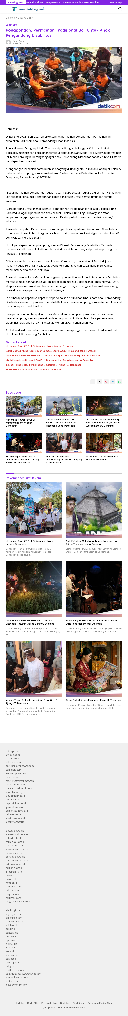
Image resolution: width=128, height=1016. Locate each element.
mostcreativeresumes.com (20, 780)
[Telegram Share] (113, 381)
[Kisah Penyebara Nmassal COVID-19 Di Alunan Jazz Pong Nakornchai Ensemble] (24, 443)
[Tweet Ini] (99, 381)
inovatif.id (11, 947)
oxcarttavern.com (15, 784)
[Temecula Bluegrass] (28, 9)
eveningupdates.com (17, 773)
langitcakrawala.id (15, 818)
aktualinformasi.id (15, 795)
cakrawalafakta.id (15, 841)
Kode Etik (32, 1003)
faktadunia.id (13, 799)
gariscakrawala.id (15, 807)
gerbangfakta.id (14, 867)
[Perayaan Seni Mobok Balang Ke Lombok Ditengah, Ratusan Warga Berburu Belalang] (104, 406)
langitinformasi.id (15, 821)
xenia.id (10, 951)
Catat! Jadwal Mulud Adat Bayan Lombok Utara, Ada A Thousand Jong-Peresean (51, 350)
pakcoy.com (12, 890)
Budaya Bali (12, 24)
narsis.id (10, 875)
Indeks (20, 1003)
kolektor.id (11, 925)
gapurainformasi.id (16, 803)
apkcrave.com (13, 762)
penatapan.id (13, 962)
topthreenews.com (16, 970)
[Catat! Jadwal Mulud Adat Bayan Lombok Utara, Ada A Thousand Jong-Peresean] (64, 406)
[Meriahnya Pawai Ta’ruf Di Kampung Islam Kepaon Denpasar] (24, 406)
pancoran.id (12, 932)
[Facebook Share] (93, 381)
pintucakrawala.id (15, 830)
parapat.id (11, 958)
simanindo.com (14, 917)
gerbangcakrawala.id (17, 810)
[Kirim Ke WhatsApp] (119, 381)
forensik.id (11, 882)
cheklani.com (13, 754)
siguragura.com (14, 914)
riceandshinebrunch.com (19, 788)
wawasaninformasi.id (17, 849)
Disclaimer (78, 1003)
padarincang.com (15, 921)
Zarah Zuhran (19, 41)
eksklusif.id (11, 943)
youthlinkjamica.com (17, 977)
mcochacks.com (14, 777)
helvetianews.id (14, 814)
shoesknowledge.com (17, 792)
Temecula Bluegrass (74, 1007)
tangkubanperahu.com (18, 901)
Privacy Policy (49, 1003)
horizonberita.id (14, 853)
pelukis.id (11, 928)
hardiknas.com (14, 886)
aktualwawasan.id (15, 864)
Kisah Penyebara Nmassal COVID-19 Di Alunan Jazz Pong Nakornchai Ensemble (50, 360)
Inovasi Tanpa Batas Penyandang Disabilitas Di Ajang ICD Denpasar (43, 364)
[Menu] (8, 9)
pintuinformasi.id (15, 845)
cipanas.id (11, 940)
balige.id (10, 966)
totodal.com (12, 758)
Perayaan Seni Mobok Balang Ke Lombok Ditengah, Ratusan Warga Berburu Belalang (53, 355)
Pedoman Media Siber (100, 1003)
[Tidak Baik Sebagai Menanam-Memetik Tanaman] (104, 443)
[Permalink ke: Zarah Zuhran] (8, 42)
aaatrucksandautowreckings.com (23, 973)
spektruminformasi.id (17, 860)
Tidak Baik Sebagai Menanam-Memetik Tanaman (33, 369)
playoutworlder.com (16, 984)
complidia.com (14, 769)
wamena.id (12, 955)
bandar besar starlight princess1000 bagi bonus (31, 732)
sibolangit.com (14, 910)
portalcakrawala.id (15, 856)
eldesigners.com (14, 751)
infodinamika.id (14, 871)
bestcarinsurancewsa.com (20, 765)
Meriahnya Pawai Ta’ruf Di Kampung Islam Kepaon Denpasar (40, 346)
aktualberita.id (13, 838)
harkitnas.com (13, 897)
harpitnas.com (13, 894)
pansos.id (11, 879)
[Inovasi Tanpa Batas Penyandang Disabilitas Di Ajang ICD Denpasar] (64, 443)
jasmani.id (11, 936)
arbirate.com (13, 981)
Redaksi (64, 1003)
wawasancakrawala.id (17, 834)
